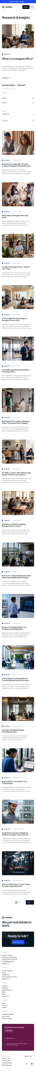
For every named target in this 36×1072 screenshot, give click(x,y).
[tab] (8, 86)
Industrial (4, 986)
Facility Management (8, 961)
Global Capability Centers (9, 977)
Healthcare (5, 988)
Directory (4, 1005)
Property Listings (7, 1018)
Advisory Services (7, 955)
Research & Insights (8, 1014)
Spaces (4, 973)
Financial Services (7, 990)
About (3, 1003)
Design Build (5, 975)
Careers (4, 1007)
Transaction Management (9, 957)
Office (3, 994)
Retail (3, 992)
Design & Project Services (9, 959)
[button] (18, 98)
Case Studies (6, 1016)
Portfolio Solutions (7, 971)
